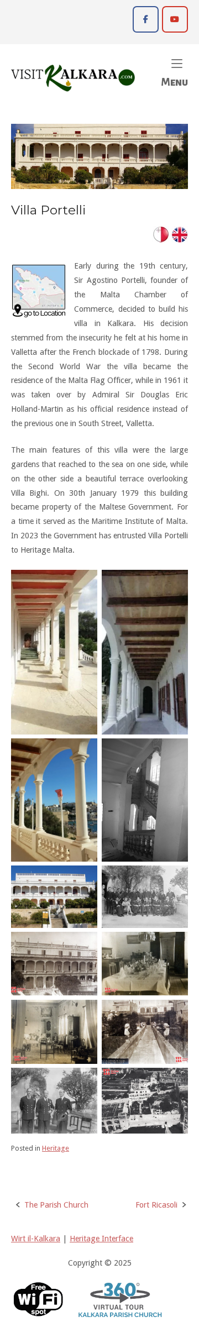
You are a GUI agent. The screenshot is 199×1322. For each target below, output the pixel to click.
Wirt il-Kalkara (35, 1238)
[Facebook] (146, 19)
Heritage (55, 1148)
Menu (174, 71)
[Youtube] (175, 19)
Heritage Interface (101, 1238)
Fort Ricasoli (156, 1204)
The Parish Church (56, 1204)
